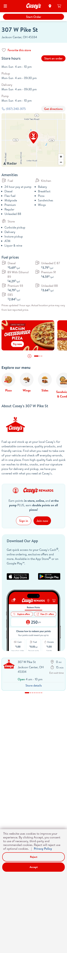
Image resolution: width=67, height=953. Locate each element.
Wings (27, 390)
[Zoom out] (61, 162)
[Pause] (29, 356)
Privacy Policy (43, 848)
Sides (45, 390)
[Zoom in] (61, 156)
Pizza (8, 390)
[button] (33, 137)
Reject (33, 857)
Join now (42, 521)
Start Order (33, 17)
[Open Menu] (5, 6)
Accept (34, 867)
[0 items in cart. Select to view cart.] (59, 6)
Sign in (23, 521)
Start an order (53, 58)
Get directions (53, 109)
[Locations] (50, 6)
